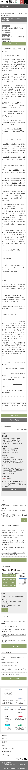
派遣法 (12, 582)
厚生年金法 (12, 575)
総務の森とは (5, 739)
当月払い (17, 204)
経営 (4, 468)
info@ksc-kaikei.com (8, 379)
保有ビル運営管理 (9, 471)
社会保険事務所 (17, 146)
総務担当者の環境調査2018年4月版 (11, 605)
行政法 (19, 461)
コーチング (7, 470)
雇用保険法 (5, 579)
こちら (7, 15)
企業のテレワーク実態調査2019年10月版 (12, 601)
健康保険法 (5, 585)
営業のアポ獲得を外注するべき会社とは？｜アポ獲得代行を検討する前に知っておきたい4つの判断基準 (13, 542)
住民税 (6, 452)
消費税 (13, 452)
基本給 (15, 85)
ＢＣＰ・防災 (7, 473)
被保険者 (20, 68)
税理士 (15, 49)
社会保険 (10, 351)
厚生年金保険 (20, 105)
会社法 (6, 462)
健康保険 (16, 28)
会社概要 (4, 742)
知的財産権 (7, 459)
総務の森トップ (6, 735)
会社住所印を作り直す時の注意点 (10, 674)
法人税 (13, 449)
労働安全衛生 (15, 443)
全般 (10, 28)
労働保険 (16, 351)
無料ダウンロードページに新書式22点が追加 (13, 510)
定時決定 (6, 75)
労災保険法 (5, 582)
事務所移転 (19, 470)
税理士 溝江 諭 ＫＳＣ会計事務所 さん (13, 37)
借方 (10, 170)
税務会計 (4, 392)
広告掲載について (6, 751)
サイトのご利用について (8, 748)
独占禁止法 (18, 459)
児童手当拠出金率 (8, 111)
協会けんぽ (8, 295)
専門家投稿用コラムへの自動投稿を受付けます (13, 505)
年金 (21, 28)
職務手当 (20, 85)
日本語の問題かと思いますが (9, 665)
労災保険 (6, 440)
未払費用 (7, 172)
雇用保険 (6, 441)
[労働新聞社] (9, 570)
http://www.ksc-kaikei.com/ (10, 271)
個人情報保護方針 (6, 763)
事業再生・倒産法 (9, 461)
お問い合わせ (5, 755)
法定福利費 (16, 170)
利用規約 (22, 764)
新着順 (4, 478)
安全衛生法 (12, 579)
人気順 (9, 478)
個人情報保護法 (16, 462)
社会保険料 (8, 55)
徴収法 (6, 443)
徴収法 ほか (13, 585)
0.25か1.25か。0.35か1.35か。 (9, 626)
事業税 (6, 450)
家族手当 (9, 88)
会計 (24, 373)
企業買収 (12, 457)
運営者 (3, 745)
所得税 (13, 450)
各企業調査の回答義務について (9, 662)
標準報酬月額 (11, 92)
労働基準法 (14, 438)
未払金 (12, 172)
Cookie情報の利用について (9, 764)
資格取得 (13, 468)
